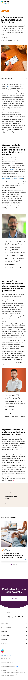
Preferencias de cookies (7, 662)
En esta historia (6, 78)
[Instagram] (9, 617)
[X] (15, 617)
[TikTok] (22, 617)
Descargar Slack (5, 655)
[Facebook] (12, 617)
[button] (11, 564)
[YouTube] (19, 617)
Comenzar (14, 598)
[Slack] (5, 2)
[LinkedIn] (6, 617)
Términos (11, 659)
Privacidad (4, 659)
